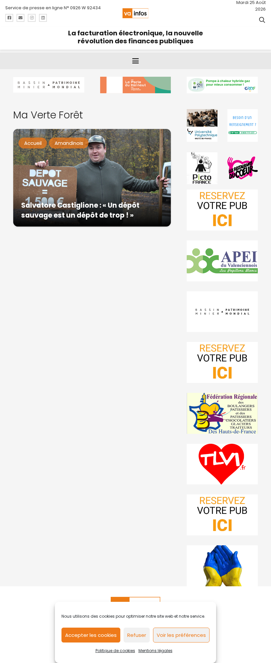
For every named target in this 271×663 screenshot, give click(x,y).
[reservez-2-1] (222, 209)
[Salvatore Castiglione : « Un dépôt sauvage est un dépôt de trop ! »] (92, 178)
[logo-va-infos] (135, 13)
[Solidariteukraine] (222, 565)
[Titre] (9, 18)
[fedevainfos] (222, 413)
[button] (262, 20)
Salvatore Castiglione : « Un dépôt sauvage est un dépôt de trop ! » (80, 210)
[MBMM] (48, 85)
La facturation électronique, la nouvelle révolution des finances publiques (135, 37)
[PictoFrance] (202, 168)
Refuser (136, 635)
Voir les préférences (181, 635)
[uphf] (202, 125)
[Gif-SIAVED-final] (242, 125)
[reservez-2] (222, 362)
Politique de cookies (115, 650)
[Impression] (222, 260)
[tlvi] (222, 464)
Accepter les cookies (91, 635)
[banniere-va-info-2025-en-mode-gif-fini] (222, 85)
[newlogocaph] (135, 85)
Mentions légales (155, 650)
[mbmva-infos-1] (222, 311)
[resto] (242, 168)
